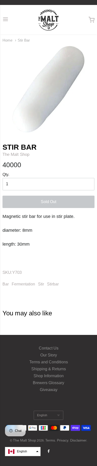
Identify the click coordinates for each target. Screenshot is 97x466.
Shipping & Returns (48, 369)
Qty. (5, 174)
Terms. (51, 440)
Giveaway (48, 390)
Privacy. (63, 440)
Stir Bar (24, 40)
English (42, 415)
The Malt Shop (15, 154)
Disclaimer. (78, 440)
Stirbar (53, 284)
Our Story (48, 355)
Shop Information (49, 376)
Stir (41, 284)
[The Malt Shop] (48, 19)
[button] (23, 451)
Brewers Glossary (48, 383)
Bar (5, 284)
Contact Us (48, 348)
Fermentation (23, 284)
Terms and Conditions (48, 362)
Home (7, 40)
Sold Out (48, 202)
